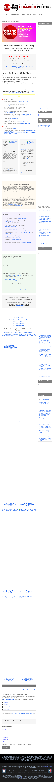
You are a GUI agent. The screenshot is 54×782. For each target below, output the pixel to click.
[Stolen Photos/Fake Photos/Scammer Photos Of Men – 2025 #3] (10, 549)
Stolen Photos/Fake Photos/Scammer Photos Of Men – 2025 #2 (27, 591)
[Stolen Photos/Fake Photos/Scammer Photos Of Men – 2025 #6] (27, 374)
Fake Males (15, 714)
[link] (20, 305)
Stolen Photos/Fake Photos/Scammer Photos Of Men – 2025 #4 (27, 504)
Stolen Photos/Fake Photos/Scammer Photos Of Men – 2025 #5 (10, 504)
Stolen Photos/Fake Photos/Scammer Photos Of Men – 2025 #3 (10, 591)
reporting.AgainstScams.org (25, 114)
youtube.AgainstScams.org (14, 120)
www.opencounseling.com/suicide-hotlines (26, 289)
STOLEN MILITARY (15, 332)
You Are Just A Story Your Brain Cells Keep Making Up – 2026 (45, 376)
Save (26, 163)
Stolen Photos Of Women (30, 713)
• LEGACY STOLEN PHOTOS (16, 713)
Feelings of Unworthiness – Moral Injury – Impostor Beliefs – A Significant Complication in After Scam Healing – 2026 (45, 360)
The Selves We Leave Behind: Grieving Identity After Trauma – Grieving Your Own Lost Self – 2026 (45, 351)
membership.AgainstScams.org (9, 112)
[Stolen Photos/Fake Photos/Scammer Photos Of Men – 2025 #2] (27, 549)
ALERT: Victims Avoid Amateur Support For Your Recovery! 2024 (45, 436)
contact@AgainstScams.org (47, 766)
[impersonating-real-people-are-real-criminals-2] (18, 323)
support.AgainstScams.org (9, 105)
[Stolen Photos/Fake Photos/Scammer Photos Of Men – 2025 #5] (10, 461)
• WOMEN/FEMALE (22, 713)
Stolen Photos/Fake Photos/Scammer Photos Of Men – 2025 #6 (27, 416)
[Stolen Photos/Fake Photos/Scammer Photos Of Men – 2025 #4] (27, 461)
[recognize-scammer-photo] (19, 317)
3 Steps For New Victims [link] (44, 106)
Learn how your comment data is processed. (24, 750)
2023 (26, 713)
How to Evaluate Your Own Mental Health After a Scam (44, 403)
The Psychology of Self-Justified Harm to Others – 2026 (45, 219)
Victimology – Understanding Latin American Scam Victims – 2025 (45, 427)
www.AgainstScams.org (22, 777)
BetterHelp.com (28, 158)
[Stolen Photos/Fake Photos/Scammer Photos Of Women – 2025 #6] (27, 636)
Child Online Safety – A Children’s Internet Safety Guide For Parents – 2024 (45, 439)
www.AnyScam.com (18, 205)
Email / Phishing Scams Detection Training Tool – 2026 (45, 239)
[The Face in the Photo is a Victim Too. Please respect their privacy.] (19, 309)
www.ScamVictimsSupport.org (15, 275)
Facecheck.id (18, 92)
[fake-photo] (19, 319)
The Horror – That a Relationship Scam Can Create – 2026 (45, 369)
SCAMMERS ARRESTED (31, 332)
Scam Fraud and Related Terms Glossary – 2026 (45, 222)
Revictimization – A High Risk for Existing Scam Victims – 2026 (45, 233)
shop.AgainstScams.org (23, 121)
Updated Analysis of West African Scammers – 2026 (45, 225)
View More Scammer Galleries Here (29, 689)
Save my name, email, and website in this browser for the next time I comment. (17, 744)
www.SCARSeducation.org (10, 279)
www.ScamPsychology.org (14, 280)
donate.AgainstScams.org (25, 123)
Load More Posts (19, 685)
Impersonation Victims (23, 714)
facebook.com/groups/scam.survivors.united (13, 223)
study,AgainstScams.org (12, 204)
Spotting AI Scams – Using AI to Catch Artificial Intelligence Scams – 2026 (45, 211)
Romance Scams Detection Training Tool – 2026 (44, 243)
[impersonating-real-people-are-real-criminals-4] (18, 325)
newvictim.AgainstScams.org (24, 101)
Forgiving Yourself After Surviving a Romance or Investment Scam (45, 411)
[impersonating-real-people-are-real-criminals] (18, 321)
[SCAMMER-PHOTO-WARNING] (19, 66)
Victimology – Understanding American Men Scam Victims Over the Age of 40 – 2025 (44, 423)
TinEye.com (11, 92)
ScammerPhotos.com (14, 118)
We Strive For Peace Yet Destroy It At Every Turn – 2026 (45, 347)
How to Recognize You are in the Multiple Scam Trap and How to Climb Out (45, 407)
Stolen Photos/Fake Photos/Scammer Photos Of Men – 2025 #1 (10, 679)
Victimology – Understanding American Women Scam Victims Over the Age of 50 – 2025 (45, 418)
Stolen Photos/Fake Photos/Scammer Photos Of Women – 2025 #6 (27, 679)
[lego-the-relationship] (19, 315)
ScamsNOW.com (7, 116)
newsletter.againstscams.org (21, 103)
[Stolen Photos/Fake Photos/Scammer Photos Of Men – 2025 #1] (10, 636)
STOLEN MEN (10, 332)
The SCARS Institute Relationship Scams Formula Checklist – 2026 (45, 216)
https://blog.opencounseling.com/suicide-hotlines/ (23, 124)
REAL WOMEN (25, 332)
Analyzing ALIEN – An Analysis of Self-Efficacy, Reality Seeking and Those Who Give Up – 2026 (45, 355)
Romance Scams (29, 714)
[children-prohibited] (19, 313)
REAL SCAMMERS (20, 332)
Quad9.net (14, 128)
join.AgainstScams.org (25, 172)
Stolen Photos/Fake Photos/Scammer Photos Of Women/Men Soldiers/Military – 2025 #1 (10, 347)
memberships (23, 149)
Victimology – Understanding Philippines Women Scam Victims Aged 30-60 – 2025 (44, 414)
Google (32, 91)
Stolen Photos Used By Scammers (6, 714)
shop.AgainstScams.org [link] (19, 301)
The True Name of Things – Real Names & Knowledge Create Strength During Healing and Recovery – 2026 (45, 342)
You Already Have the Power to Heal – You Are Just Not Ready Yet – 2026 (45, 365)
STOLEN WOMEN (6, 332)
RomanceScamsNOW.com (24, 93)
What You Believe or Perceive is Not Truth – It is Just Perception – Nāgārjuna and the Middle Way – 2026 (45, 337)
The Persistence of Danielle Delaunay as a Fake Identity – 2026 (44, 229)
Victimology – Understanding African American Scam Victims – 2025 (45, 431)
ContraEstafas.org (46, 399)
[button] (46, 14)
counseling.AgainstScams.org (29, 110)
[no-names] (19, 311)
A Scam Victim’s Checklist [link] (44, 108)
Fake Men (18, 714)
